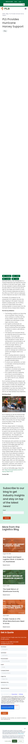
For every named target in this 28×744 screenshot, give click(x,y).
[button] (25, 8)
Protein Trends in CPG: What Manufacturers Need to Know (13, 621)
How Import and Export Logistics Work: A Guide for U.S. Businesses (13, 559)
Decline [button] (20, 741)
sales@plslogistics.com (7, 643)
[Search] (23, 4)
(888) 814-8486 (9, 1)
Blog (7, 13)
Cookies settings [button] (8, 741)
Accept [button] (14, 741)
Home (3, 13)
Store (16, 1)
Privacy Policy (21, 733)
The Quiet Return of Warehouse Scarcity (11, 590)
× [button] (25, 728)
